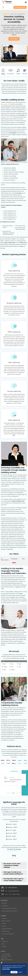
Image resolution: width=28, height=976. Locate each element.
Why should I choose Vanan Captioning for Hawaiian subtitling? (12, 865)
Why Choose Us (6, 920)
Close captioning (14, 271)
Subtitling (4, 905)
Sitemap (4, 946)
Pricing (4, 923)
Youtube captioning (14, 391)
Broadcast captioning (14, 303)
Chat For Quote (20, 7)
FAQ (3, 943)
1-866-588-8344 (10, 117)
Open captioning (14, 362)
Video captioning (14, 420)
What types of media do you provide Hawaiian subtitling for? (13, 873)
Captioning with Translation (9, 908)
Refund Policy (5, 931)
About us (4, 918)
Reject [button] (20, 972)
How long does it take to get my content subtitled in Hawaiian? (13, 879)
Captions (4, 903)
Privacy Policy (6, 969)
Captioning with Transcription (10, 910)
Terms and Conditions (8, 933)
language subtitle (7, 104)
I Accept (14, 972)
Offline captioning (14, 332)
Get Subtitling (14, 39)
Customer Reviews (7, 928)
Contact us (5, 941)
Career (4, 926)
